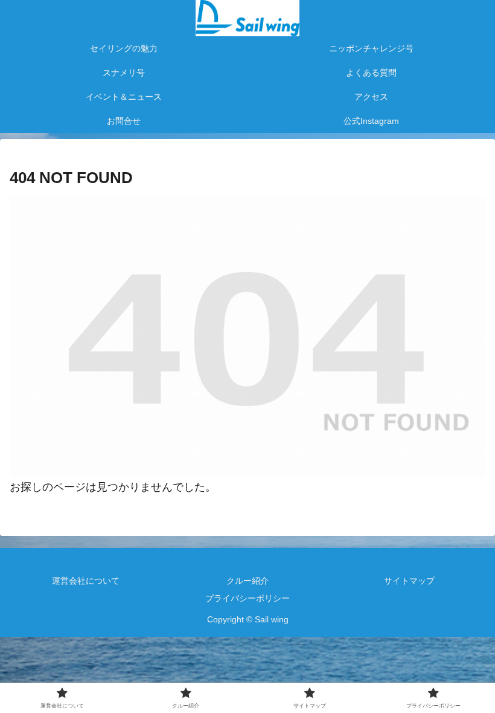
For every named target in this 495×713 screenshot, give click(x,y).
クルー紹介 (247, 581)
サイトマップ (409, 581)
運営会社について (86, 581)
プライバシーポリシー (247, 598)
